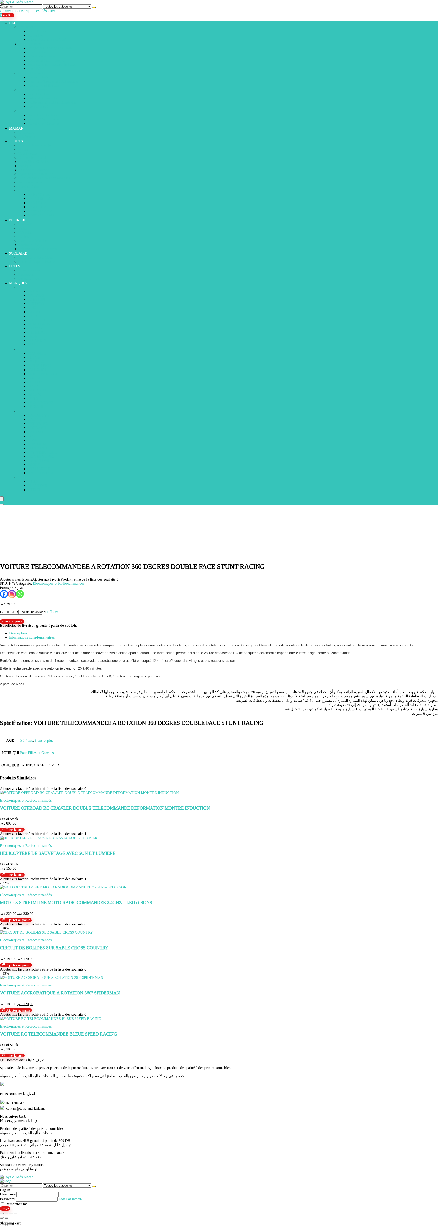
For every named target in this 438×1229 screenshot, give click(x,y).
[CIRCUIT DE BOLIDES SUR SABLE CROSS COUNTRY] (46, 932)
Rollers (24, 236)
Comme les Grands (32, 157)
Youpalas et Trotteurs (43, 123)
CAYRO (33, 312)
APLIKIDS (35, 295)
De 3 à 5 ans (36, 203)
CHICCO (34, 316)
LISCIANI (35, 407)
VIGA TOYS (37, 486)
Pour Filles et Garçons (37, 753)
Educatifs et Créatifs (33, 162)
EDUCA (33, 357)
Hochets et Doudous (42, 115)
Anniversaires (29, 270)
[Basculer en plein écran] (6, 1213)
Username (8, 1194)
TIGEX (33, 481)
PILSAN (33, 440)
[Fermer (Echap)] (15, 1213)
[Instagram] (12, 594)
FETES (14, 266)
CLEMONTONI (39, 320)
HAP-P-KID (36, 390)
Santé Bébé (35, 68)
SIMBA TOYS (38, 460)
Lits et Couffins (39, 94)
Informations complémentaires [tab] (32, 637)
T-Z (21, 477)
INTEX (33, 398)
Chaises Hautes (38, 77)
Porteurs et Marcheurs (34, 241)
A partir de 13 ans (40, 215)
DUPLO (33, 345)
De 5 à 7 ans (36, 207)
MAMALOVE (38, 415)
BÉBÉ (14, 23)
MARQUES (18, 283)
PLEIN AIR (18, 220)
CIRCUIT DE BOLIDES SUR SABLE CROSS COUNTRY (54, 947)
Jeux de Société (30, 182)
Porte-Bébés (36, 31)
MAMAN (16, 128)
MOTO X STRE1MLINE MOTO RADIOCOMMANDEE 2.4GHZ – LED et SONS (76, 902)
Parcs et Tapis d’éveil (43, 119)
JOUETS (16, 141)
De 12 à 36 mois (39, 199)
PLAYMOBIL (38, 444)
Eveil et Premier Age (34, 145)
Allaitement (27, 136)
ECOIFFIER (36, 353)
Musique (24, 166)
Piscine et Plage (30, 245)
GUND (32, 386)
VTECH (33, 490)
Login (5, 1208)
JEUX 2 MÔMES (40, 402)
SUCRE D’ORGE (41, 473)
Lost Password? (71, 1199)
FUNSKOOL (37, 370)
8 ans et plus (44, 740)
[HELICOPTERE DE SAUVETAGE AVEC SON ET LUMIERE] (50, 838)
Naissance (26, 274)
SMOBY (33, 465)
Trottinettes (27, 224)
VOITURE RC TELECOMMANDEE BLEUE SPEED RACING (58, 1033)
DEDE (32, 336)
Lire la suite (15, 830)
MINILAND (36, 428)
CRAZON (35, 328)
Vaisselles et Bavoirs (43, 85)
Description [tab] (18, 633)
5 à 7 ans (26, 740)
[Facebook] (4, 594)
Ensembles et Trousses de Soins (51, 64)
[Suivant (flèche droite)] (6, 1218)
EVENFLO (35, 361)
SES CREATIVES (40, 456)
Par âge (24, 190)
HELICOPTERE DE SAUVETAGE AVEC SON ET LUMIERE (57, 853)
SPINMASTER (38, 469)
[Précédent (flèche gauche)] (2, 1218)
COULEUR (9, 612)
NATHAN (35, 432)
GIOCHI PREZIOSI (42, 374)
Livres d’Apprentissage (36, 262)
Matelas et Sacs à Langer (46, 60)
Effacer (52, 612)
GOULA (34, 378)
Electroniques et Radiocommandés (44, 178)
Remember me (16, 1204)
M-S (21, 411)
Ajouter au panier (12, 621)
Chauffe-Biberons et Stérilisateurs (53, 81)
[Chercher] (94, 7)
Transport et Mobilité (34, 27)
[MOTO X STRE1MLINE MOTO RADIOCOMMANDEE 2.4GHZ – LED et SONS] (64, 887)
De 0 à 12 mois (38, 194)
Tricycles (25, 232)
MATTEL (34, 419)
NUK (31, 436)
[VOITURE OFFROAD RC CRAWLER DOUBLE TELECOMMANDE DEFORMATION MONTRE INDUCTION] (89, 793)
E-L (21, 349)
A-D (21, 287)
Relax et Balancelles (43, 98)
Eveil (22, 111)
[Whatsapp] (20, 594)
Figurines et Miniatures (36, 174)
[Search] (2, 504)
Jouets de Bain (38, 52)
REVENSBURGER (42, 452)
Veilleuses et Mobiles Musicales (52, 102)
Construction (27, 153)
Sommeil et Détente (33, 90)
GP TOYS (34, 382)
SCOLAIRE (18, 253)
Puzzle (23, 149)
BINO (31, 308)
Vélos (22, 228)
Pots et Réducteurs (41, 56)
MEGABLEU (37, 423)
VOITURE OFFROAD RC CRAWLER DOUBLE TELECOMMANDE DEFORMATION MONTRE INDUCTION (105, 808)
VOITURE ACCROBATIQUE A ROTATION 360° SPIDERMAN (60, 992)
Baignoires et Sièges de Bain (49, 48)
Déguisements (29, 278)
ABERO (33, 291)
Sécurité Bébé (37, 106)
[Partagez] (11, 1213)
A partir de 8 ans (39, 211)
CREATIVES (37, 332)
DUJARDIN (36, 340)
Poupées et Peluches (33, 170)
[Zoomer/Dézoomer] (2, 1213)
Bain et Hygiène (30, 44)
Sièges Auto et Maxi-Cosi (46, 39)
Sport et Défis (28, 186)
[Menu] (2, 498)
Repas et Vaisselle (32, 73)
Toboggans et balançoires (37, 249)
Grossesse (26, 132)
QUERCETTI (38, 448)
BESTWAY (35, 303)
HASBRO (34, 394)
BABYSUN (36, 299)
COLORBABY (38, 324)
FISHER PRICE (39, 366)
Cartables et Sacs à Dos (35, 257)
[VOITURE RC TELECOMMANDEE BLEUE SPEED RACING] (50, 1018)
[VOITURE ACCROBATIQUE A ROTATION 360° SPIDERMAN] (51, 977)
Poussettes (35, 35)
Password (7, 1199)
